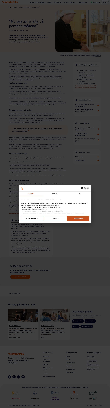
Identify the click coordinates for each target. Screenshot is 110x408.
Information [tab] (55, 193)
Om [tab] (79, 193)
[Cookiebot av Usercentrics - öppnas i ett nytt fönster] (82, 188)
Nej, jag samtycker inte (32, 218)
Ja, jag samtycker (78, 218)
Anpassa (54, 218)
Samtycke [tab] (31, 193)
